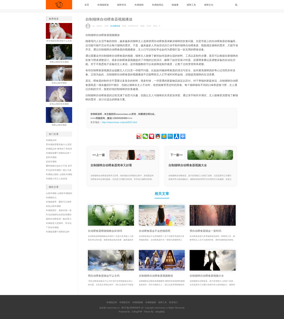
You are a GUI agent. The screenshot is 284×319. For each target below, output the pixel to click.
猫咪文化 (208, 4)
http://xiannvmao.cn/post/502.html (119, 122)
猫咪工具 (191, 4)
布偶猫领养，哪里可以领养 (58, 202)
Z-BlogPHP (137, 311)
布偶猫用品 (157, 4)
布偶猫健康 (150, 302)
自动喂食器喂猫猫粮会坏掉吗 (105, 230)
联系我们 (173, 302)
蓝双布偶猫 (51, 157)
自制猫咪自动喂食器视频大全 (207, 275)
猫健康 (175, 4)
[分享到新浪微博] (139, 136)
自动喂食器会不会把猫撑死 (154, 230)
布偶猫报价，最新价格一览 (58, 210)
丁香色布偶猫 (52, 227)
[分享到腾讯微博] (170, 136)
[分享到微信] (145, 136)
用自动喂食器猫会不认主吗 (103, 275)
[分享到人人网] (176, 136)
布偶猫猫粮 (137, 302)
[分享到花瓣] (151, 136)
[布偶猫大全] (59, 4)
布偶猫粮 (139, 4)
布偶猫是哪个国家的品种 (57, 231)
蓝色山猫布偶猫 (53, 206)
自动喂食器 (115, 26)
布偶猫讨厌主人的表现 (56, 178)
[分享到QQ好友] (157, 136)
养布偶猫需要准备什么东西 (58, 144)
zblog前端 (160, 311)
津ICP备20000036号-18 (132, 308)
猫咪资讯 (121, 4)
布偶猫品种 (51, 140)
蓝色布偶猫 (51, 161)
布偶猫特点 (51, 197)
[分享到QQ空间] (164, 136)
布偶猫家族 (103, 4)
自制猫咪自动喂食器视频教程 (156, 275)
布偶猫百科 (124, 302)
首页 (86, 4)
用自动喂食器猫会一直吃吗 (205, 230)
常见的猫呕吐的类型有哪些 (58, 214)
